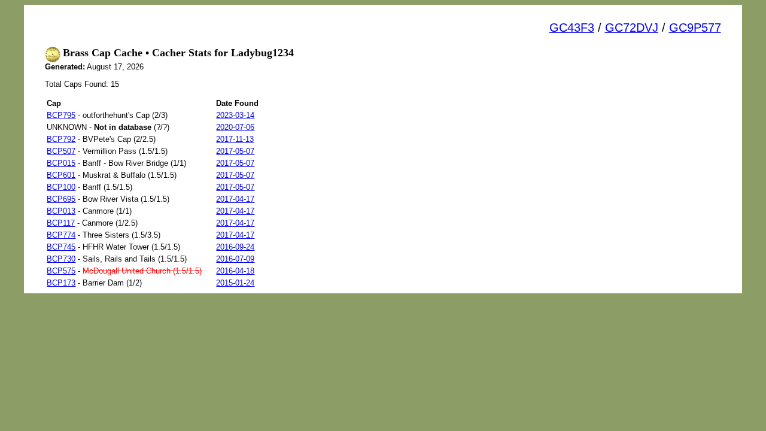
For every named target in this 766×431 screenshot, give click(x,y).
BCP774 (61, 234)
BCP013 (61, 211)
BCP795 (61, 115)
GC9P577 (695, 27)
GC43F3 (571, 27)
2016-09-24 (235, 246)
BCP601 (61, 175)
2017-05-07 (235, 151)
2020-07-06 (235, 127)
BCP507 (61, 151)
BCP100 (61, 187)
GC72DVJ (631, 27)
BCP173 (61, 282)
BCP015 (61, 163)
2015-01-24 (235, 282)
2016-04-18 (235, 270)
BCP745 (61, 246)
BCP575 (61, 270)
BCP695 (61, 199)
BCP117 (61, 222)
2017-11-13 (235, 139)
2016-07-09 (235, 258)
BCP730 (61, 258)
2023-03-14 (235, 115)
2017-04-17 (235, 199)
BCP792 (61, 139)
